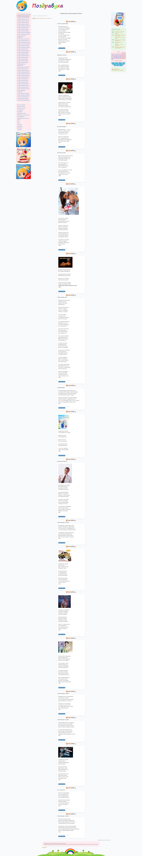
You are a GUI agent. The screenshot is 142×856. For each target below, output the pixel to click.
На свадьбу (19, 111)
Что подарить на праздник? (118, 70)
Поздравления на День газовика (119, 43)
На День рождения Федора (23, 96)
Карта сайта (44, 847)
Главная (34, 15)
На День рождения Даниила (23, 50)
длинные (44, 18)
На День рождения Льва (22, 68)
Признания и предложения (23, 114)
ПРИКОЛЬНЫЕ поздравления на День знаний (120, 35)
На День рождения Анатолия (23, 25)
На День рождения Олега (22, 78)
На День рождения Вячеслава (23, 42)
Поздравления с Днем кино (119, 31)
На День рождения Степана (23, 88)
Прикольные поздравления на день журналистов (120, 47)
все (33, 18)
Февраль (114, 64)
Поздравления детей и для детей (23, 119)
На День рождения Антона (23, 19)
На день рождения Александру (24, 14)
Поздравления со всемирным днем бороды (120, 40)
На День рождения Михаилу (23, 73)
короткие (49, 18)
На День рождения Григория (23, 47)
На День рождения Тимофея (23, 95)
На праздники (20, 109)
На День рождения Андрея (23, 24)
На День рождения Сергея (23, 87)
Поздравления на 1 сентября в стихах (120, 38)
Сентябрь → (120, 60)
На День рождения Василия (23, 40)
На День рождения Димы (22, 54)
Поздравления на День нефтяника (119, 45)
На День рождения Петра (22, 82)
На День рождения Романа (23, 83)
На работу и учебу (21, 108)
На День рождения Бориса (23, 27)
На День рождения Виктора (23, 34)
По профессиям (20, 116)
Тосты (18, 122)
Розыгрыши (19, 126)
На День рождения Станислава (21, 91)
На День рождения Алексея (23, 15)
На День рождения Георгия (23, 45)
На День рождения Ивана (22, 62)
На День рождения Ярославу (23, 100)
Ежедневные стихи (21, 113)
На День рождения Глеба (22, 48)
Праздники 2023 (115, 69)
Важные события (21, 106)
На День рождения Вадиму (23, 29)
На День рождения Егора (22, 57)
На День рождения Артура (23, 22)
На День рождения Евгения (23, 55)
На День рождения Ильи (22, 59)
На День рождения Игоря (22, 60)
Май (123, 64)
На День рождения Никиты (23, 77)
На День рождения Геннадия (23, 43)
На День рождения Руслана (23, 85)
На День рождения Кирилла (23, 67)
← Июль (115, 60)
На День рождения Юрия (22, 98)
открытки (38, 18)
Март (117, 64)
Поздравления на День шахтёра (119, 33)
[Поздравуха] (23, 5)
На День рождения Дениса (23, 52)
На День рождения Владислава (21, 36)
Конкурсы (19, 124)
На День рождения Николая (23, 75)
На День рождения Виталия (23, 38)
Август (118, 51)
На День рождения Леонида (23, 70)
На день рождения (21, 104)
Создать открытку (62, 48)
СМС (18, 121)
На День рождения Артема (23, 20)
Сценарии (19, 129)
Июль (118, 65)
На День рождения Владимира (23, 32)
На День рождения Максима (23, 72)
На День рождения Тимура (23, 93)
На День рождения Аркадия (23, 17)
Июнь (115, 65)
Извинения (19, 127)
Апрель (120, 64)
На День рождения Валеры (23, 30)
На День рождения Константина (21, 64)
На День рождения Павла (22, 80)
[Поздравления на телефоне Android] (118, 19)
